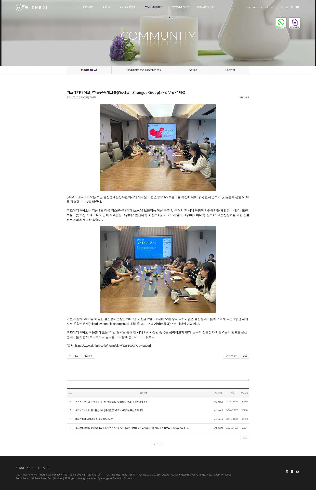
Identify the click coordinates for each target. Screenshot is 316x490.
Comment (231, 355)
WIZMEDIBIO (205, 7)
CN (260, 7)
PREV (74, 355)
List (245, 355)
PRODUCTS (127, 7)
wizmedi (244, 97)
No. (70, 393)
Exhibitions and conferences (143, 69)
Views (244, 393)
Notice (193, 69)
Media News (89, 69)
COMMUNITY (153, 7)
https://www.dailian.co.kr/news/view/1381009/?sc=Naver (112, 345)
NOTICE (31, 467)
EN (248, 7)
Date (232, 393)
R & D (106, 7)
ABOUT (20, 467)
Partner (230, 69)
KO (254, 7)
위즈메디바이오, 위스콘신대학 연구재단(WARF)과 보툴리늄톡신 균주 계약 (109, 410)
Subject (143, 393)
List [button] (245, 437)
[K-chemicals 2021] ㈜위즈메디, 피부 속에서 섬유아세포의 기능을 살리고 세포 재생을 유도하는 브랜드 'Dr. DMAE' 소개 (130, 427)
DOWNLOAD (180, 7)
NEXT (87, 355)
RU (272, 7)
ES (266, 7)
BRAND (88, 7)
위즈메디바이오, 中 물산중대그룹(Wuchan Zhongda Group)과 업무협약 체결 (111, 401)
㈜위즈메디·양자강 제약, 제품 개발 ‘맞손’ (94, 419)
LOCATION (44, 467)
